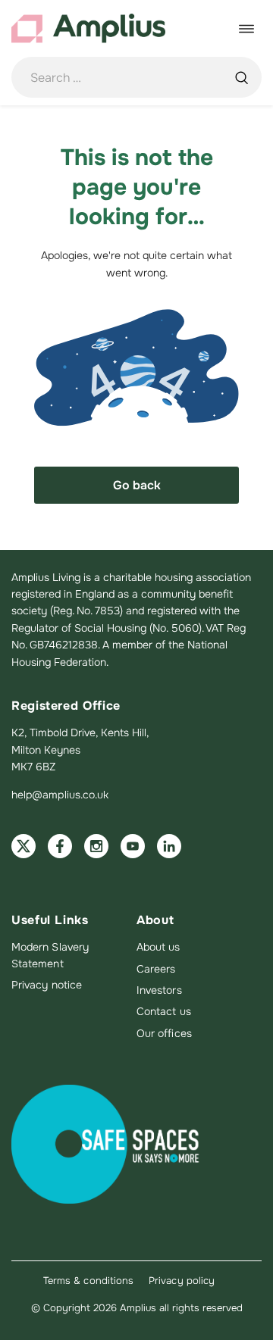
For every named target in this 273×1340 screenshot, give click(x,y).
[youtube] (133, 846)
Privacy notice (46, 985)
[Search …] (241, 77)
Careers (156, 969)
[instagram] (96, 846)
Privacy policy (182, 1280)
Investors (159, 990)
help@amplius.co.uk (59, 794)
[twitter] (23, 846)
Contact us (163, 1011)
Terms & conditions (88, 1280)
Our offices (164, 1033)
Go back (137, 485)
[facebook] (60, 846)
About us (158, 947)
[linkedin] (169, 846)
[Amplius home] (88, 28)
